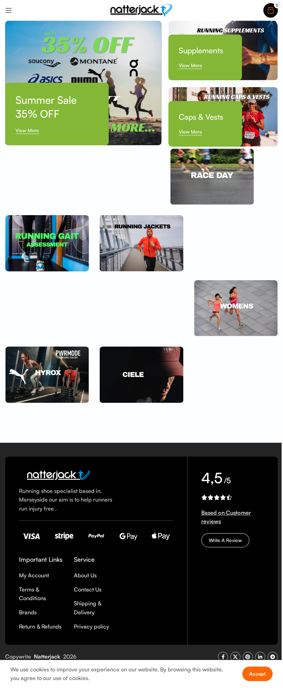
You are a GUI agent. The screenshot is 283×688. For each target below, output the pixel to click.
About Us (85, 575)
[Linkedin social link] (260, 657)
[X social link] (235, 657)
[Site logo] (141, 9)
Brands (28, 612)
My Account (34, 575)
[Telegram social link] (272, 657)
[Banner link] (83, 83)
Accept (257, 674)
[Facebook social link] (223, 657)
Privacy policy (91, 626)
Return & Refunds (40, 626)
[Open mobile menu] (9, 10)
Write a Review (225, 540)
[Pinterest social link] (248, 657)
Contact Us (87, 589)
